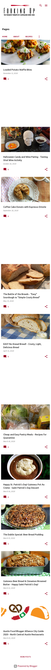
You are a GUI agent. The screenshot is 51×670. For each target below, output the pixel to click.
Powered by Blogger (27, 666)
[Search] (40, 5)
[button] (46, 79)
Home (4, 36)
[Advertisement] (25, 105)
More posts (25, 657)
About (16, 36)
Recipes (28, 36)
